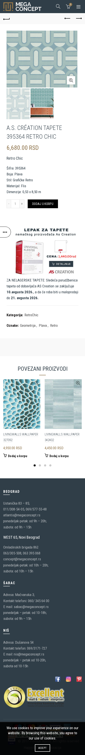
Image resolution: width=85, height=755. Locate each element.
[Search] (58, 6)
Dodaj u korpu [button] (17, 456)
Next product (78, 18)
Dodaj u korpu (42, 204)
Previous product (67, 18)
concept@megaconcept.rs (22, 559)
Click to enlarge (71, 80)
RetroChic (31, 315)
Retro (54, 325)
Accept (42, 748)
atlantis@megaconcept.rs (21, 515)
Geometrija (28, 325)
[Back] (6, 18)
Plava (43, 325)
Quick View (36, 383)
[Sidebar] (5, 232)
